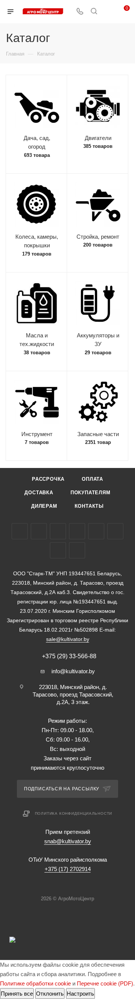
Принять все (17, 993)
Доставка (38, 492)
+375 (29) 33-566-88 (69, 656)
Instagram (58, 531)
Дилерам (44, 506)
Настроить (80, 993)
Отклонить (50, 993)
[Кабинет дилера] (108, 12)
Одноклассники (96, 531)
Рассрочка (48, 479)
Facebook (39, 531)
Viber (115, 531)
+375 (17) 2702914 (68, 869)
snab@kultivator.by (67, 841)
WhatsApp (58, 550)
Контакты (89, 506)
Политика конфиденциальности (73, 813)
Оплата (92, 479)
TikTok (77, 550)
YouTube (77, 531)
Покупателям (90, 492)
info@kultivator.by (73, 671)
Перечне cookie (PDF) (105, 983)
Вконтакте (20, 531)
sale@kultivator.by (67, 639)
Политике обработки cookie (35, 983)
